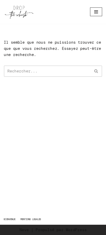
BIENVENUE (9, 219)
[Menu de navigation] (96, 11)
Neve (24, 229)
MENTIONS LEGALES (31, 219)
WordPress (76, 229)
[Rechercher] (96, 71)
